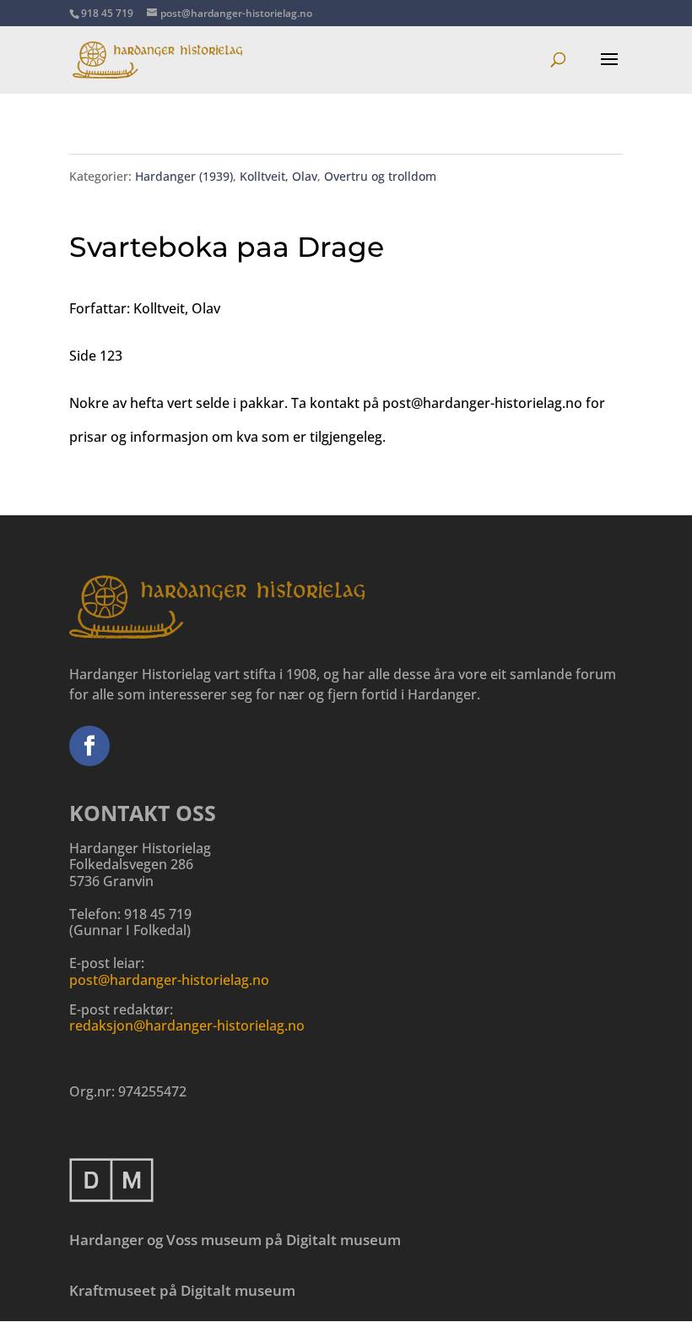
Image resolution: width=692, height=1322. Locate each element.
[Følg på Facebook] (89, 746)
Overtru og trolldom (380, 176)
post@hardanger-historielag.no (169, 980)
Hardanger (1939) (184, 176)
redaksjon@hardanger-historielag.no (187, 1025)
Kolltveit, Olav (278, 176)
